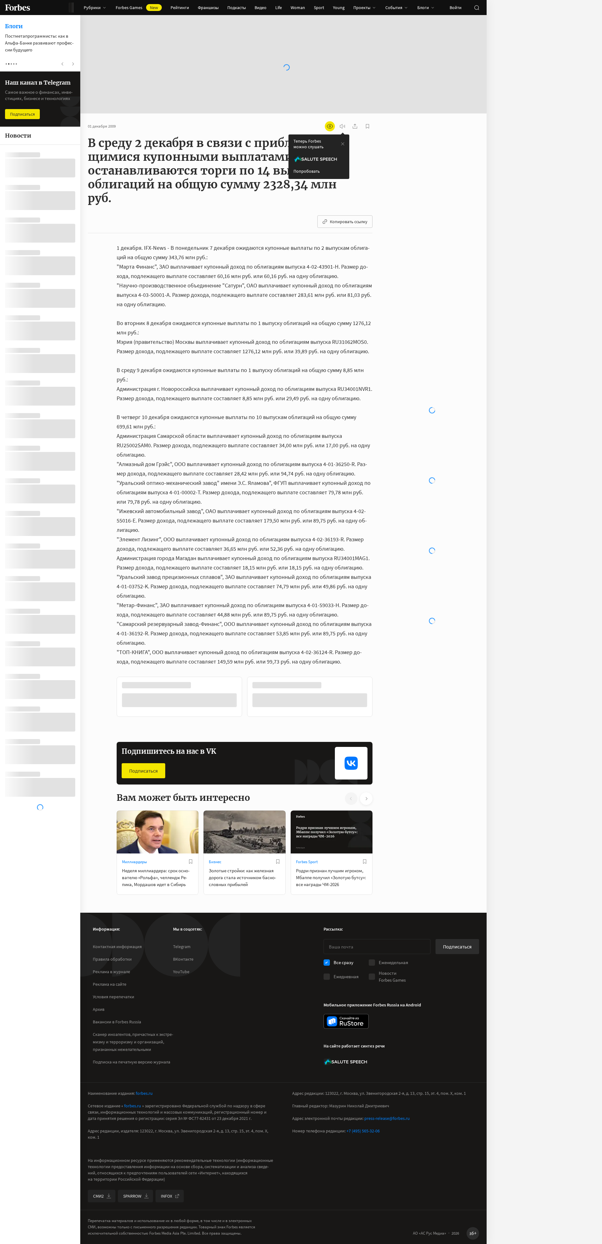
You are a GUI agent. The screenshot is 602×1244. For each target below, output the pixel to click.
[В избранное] (191, 862)
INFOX (166, 1196)
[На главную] (17, 7)
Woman (298, 7)
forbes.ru (144, 1093)
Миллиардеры (134, 861)
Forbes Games (137, 7)
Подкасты (236, 7)
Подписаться (143, 771)
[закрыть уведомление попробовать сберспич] (343, 144)
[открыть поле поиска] (477, 8)
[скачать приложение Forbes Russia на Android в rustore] (346, 1021)
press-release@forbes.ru (387, 1118)
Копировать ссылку (348, 221)
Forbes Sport (307, 861)
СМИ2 (98, 1196)
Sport (319, 7)
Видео (261, 7)
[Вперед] (383, 698)
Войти (456, 7)
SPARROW (132, 1196)
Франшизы (208, 7)
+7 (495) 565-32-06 (363, 1131)
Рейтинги (180, 7)
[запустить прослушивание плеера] (342, 126)
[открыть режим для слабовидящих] (330, 126)
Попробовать (306, 171)
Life (278, 7)
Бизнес (215, 861)
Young (339, 7)
